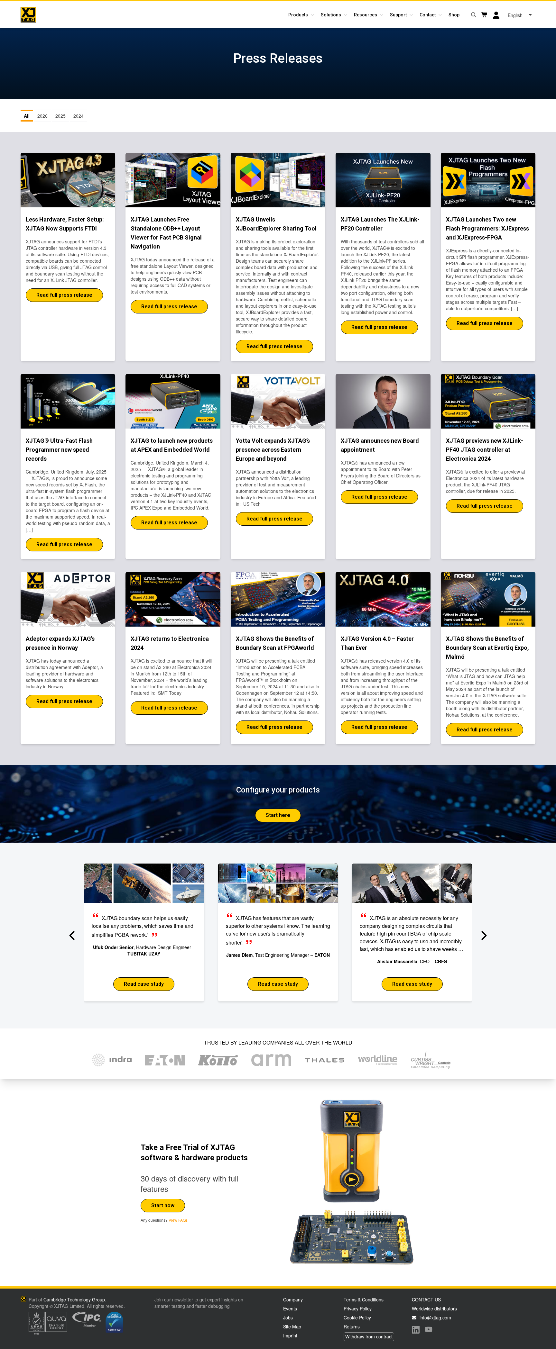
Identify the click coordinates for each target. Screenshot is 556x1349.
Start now (162, 1205)
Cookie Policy (357, 1317)
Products (298, 14)
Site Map (292, 1326)
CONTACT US (426, 1299)
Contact (428, 14)
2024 (78, 116)
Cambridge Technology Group (74, 1299)
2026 (42, 116)
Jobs (288, 1317)
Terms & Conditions (364, 1299)
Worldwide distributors (434, 1308)
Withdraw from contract (369, 1336)
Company (293, 1299)
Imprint (290, 1335)
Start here (278, 815)
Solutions (331, 14)
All (27, 116)
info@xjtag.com (435, 1317)
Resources (365, 14)
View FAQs (178, 1220)
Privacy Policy (358, 1308)
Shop (454, 14)
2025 (60, 116)
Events (290, 1308)
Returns (352, 1326)
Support (398, 14)
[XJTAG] (28, 15)
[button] (72, 935)
